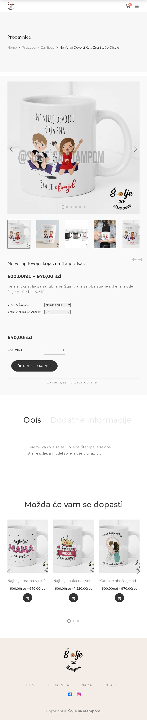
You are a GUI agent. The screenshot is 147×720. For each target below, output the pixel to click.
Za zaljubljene (85, 382)
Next (136, 149)
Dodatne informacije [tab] (91, 420)
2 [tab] (73, 621)
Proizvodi (29, 47)
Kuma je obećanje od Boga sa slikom (119, 581)
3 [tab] (78, 621)
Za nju (68, 382)
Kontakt (108, 685)
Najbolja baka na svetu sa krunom (73, 581)
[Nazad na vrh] (136, 709)
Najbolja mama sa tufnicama (27, 581)
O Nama (85, 685)
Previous (11, 149)
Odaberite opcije (27, 598)
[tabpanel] (28, 562)
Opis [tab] (32, 420)
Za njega (48, 47)
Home (12, 47)
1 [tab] (69, 621)
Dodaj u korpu (37, 366)
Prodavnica (57, 685)
